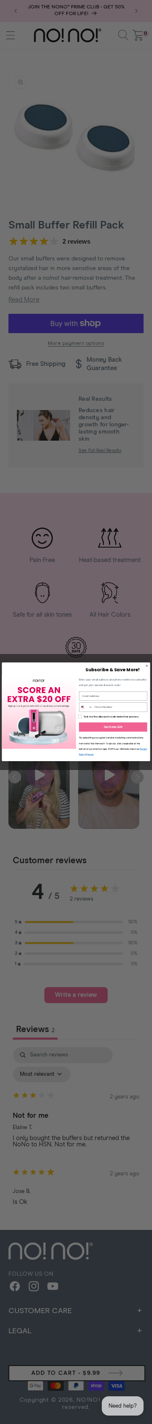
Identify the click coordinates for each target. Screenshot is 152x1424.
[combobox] (85, 707)
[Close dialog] (147, 666)
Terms (90, 755)
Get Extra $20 (113, 726)
